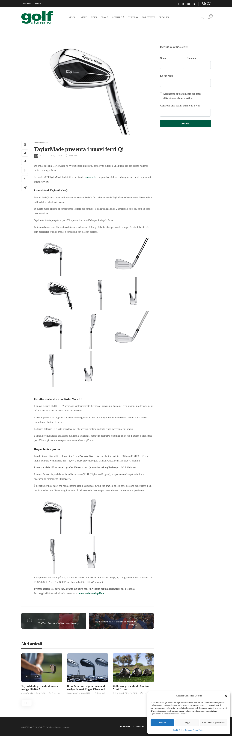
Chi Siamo (124, 726)
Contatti (139, 726)
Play (103, 17)
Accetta (162, 722)
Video (84, 17)
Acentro (117, 17)
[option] (42, 673)
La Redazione (45, 156)
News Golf (133, 618)
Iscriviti (185, 123)
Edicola (38, 4)
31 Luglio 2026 (131, 693)
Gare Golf (41, 620)
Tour (94, 17)
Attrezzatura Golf (41, 143)
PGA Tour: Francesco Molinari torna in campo (58, 623)
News (72, 17)
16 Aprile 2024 (56, 156)
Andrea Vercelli (27, 693)
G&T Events (148, 17)
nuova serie (90, 177)
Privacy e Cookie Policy (194, 730)
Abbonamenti (26, 4)
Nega (187, 722)
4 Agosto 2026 (84, 693)
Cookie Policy (178, 730)
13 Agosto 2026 (39, 693)
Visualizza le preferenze (214, 722)
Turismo (133, 17)
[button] (225, 695)
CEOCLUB (164, 17)
